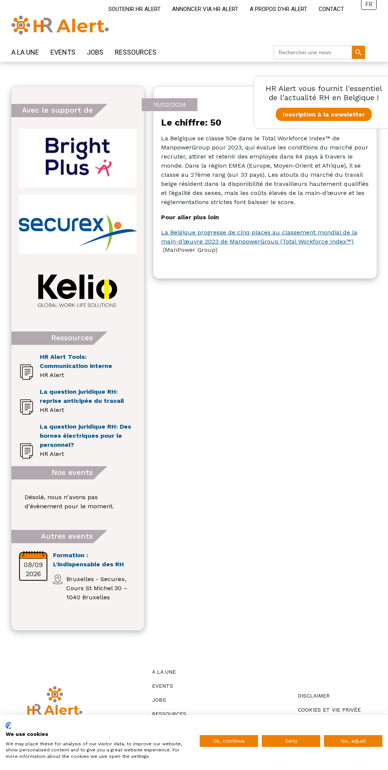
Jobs (95, 52)
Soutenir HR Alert (134, 9)
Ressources (135, 52)
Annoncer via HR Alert (205, 9)
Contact (331, 9)
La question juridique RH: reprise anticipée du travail (82, 396)
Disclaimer (314, 696)
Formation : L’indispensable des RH (88, 560)
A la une (25, 52)
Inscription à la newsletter (324, 114)
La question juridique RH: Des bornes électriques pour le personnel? (85, 435)
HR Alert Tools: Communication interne (76, 361)
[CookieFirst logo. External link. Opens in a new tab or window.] (8, 725)
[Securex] (77, 224)
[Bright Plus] (77, 158)
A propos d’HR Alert (278, 9)
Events (62, 52)
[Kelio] (77, 290)
